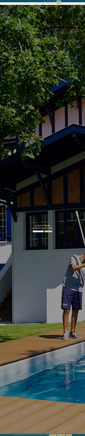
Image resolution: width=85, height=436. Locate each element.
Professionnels (42, 3)
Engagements (49, 3)
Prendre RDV (58, 3)
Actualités (53, 3)
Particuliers (36, 3)
